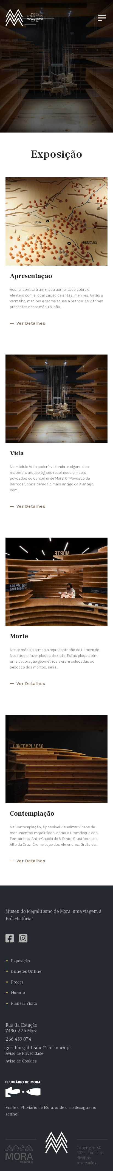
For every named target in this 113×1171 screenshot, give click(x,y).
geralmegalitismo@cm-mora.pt (38, 1048)
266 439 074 (18, 1039)
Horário (18, 992)
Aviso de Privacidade (24, 1053)
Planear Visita (24, 1003)
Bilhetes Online (26, 971)
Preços (17, 982)
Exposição (20, 961)
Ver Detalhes (30, 323)
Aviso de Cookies (21, 1061)
